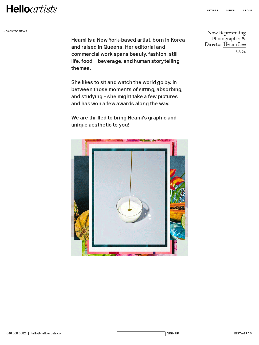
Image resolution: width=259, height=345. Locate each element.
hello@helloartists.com (47, 333)
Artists (212, 10)
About (248, 10)
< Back (16, 31)
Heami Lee (234, 44)
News (230, 10)
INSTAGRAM (243, 333)
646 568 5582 (16, 333)
